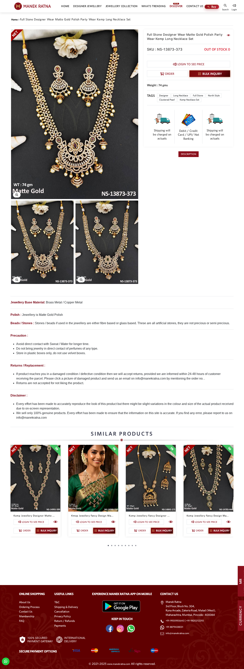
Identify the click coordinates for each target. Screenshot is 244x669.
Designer (163, 95)
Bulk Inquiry (212, 73)
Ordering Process (29, 607)
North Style (214, 95)
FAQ (21, 620)
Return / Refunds (64, 620)
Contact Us (25, 611)
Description (188, 154)
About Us (24, 602)
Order (169, 73)
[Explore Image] (16, 194)
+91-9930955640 (175, 620)
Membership (26, 616)
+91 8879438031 (174, 626)
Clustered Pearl (167, 99)
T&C (57, 602)
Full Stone (198, 95)
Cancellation (61, 611)
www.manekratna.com (118, 664)
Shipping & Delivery (66, 607)
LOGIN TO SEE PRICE (190, 64)
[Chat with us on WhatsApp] (5, 661)
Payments (60, 625)
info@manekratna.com (177, 633)
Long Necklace (180, 95)
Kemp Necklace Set (189, 99)
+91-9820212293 (195, 620)
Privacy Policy (62, 616)
